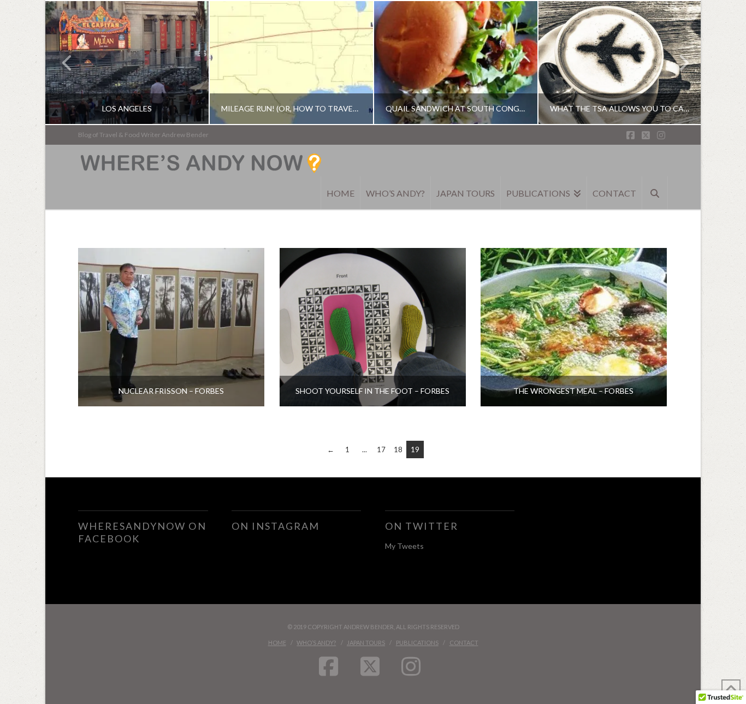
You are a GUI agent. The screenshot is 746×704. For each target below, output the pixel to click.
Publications (417, 642)
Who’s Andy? (316, 642)
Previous (67, 62)
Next (677, 62)
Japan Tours (366, 642)
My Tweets (404, 546)
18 (398, 449)
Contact (463, 642)
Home (277, 642)
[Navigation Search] (655, 192)
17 (381, 449)
